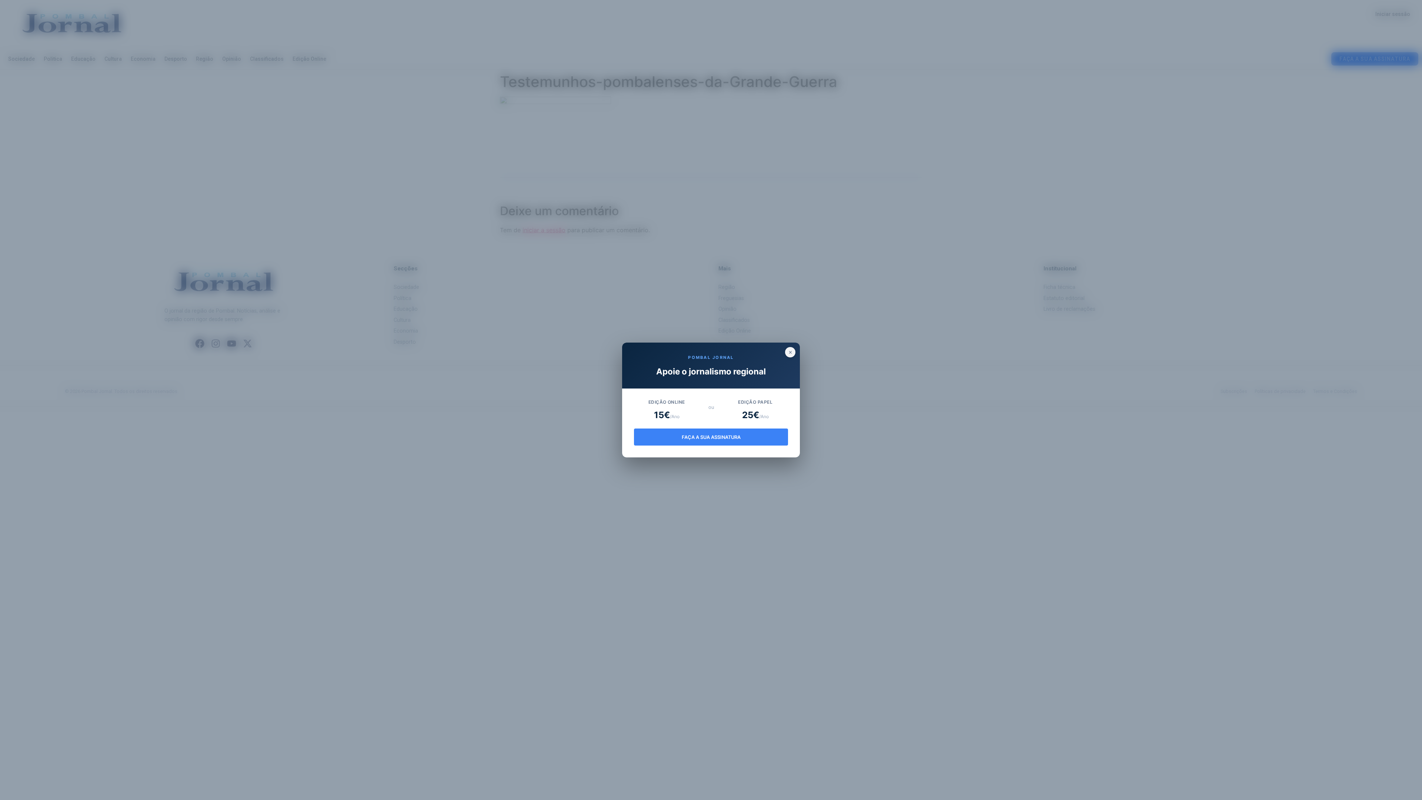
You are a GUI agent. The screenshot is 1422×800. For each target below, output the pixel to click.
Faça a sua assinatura (711, 437)
